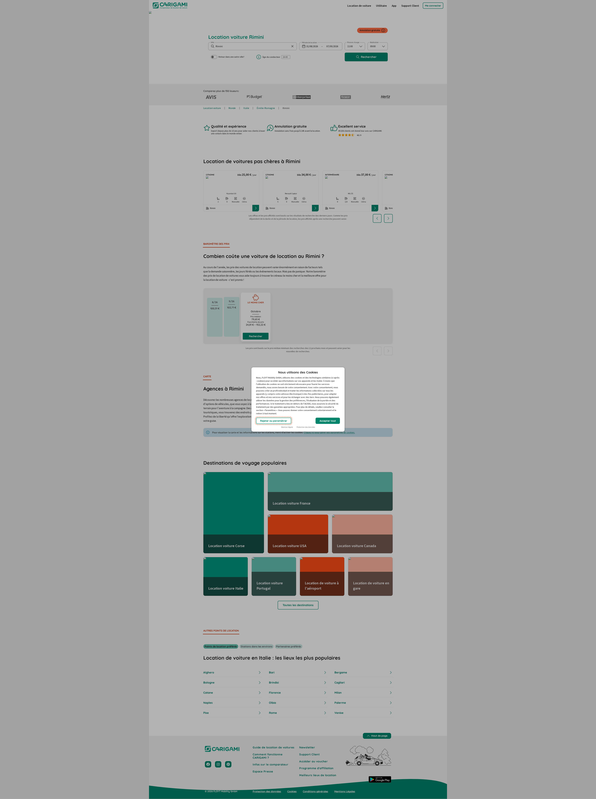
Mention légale (287, 427)
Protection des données (306, 427)
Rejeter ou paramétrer (273, 420)
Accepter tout (328, 420)
